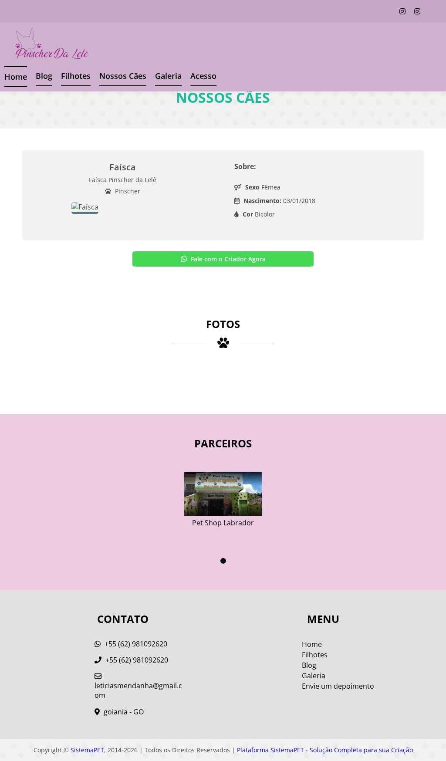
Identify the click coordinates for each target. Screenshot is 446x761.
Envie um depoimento (338, 686)
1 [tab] (223, 561)
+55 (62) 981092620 (135, 644)
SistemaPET (87, 750)
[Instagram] (402, 11)
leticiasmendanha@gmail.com (138, 690)
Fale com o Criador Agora (227, 259)
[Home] (45, 44)
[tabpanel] (223, 496)
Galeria (313, 675)
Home (15, 76)
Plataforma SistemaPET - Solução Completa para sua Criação (325, 750)
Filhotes (76, 76)
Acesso (203, 76)
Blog (44, 76)
